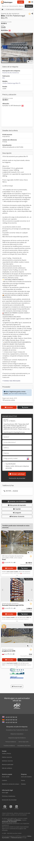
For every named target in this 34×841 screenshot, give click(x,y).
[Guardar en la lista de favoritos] (29, 14)
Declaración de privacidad (17, 478)
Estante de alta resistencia (10, 73)
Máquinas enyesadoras (17, 734)
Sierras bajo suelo (23, 741)
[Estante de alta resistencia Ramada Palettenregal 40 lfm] (17, 590)
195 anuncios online (8, 400)
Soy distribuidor (11, 464)
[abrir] (17, 575)
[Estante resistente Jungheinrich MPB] (17, 635)
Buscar (29, 6)
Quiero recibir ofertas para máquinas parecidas (17, 467)
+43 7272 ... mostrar (11, 491)
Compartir (17, 513)
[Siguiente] (31, 48)
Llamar (26, 407)
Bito (3, 78)
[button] (32, 2)
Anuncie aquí (17, 686)
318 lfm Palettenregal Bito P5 (11, 83)
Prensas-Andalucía (11, 741)
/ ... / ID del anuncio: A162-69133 (12, 9)
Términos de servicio (16, 837)
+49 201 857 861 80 (11, 717)
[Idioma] (30, 2)
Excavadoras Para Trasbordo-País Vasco (17, 730)
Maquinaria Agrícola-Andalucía (17, 738)
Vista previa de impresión (17, 505)
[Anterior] (3, 48)
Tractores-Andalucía (9, 745)
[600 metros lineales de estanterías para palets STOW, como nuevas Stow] (17, 542)
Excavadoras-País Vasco (23, 745)
